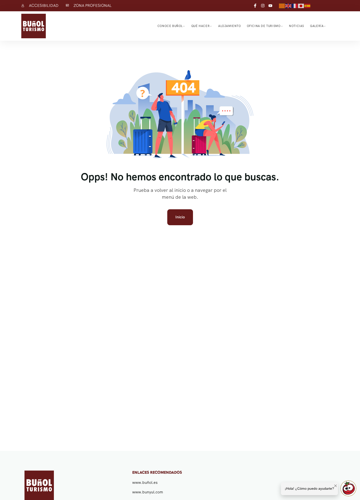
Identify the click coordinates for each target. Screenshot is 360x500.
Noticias (296, 26)
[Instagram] (262, 5)
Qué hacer (200, 26)
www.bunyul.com (147, 492)
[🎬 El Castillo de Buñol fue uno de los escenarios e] (319, 477)
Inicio (180, 217)
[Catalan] (282, 5)
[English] (288, 5)
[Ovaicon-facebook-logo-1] (255, 5)
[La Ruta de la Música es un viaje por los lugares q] (252, 477)
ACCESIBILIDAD (44, 5)
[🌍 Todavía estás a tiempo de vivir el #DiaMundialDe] (285, 477)
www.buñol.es (144, 482)
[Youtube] (270, 5)
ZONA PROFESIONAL (92, 5)
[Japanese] (301, 5)
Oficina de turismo (264, 26)
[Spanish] (307, 5)
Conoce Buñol (170, 26)
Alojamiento (229, 26)
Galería (317, 26)
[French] (295, 5)
